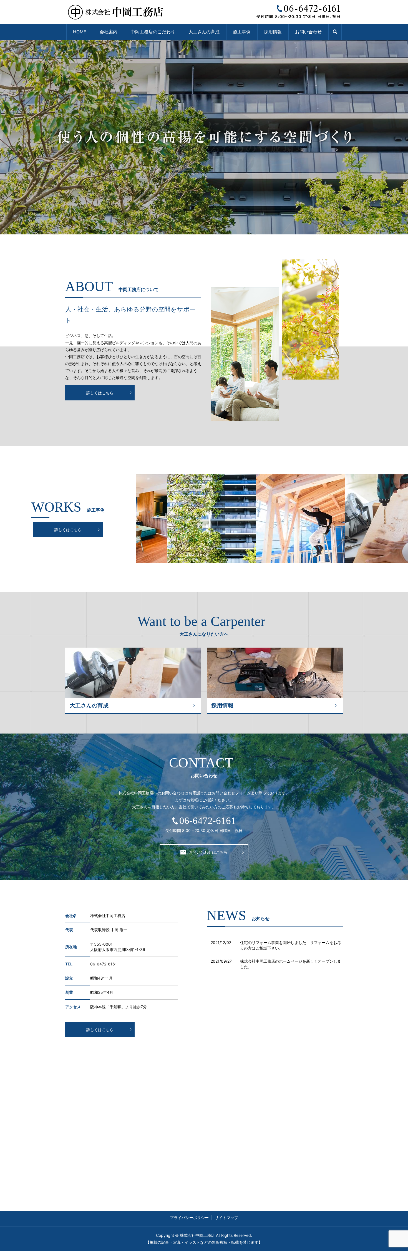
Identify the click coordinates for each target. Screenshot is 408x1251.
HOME (79, 31)
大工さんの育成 (204, 31)
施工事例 (242, 31)
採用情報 (273, 31)
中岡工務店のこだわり (153, 31)
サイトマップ (226, 1217)
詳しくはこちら (100, 392)
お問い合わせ (308, 31)
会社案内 (108, 31)
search (335, 32)
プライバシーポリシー (189, 1217)
